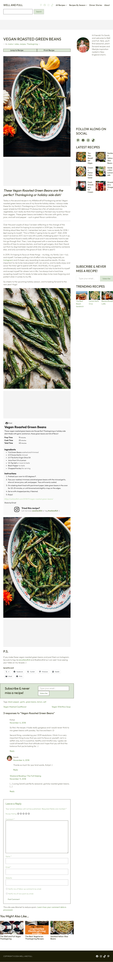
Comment (10, 819)
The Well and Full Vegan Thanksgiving (10, 937)
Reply (12, 751)
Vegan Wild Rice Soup (61, 706)
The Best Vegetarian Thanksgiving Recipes (34, 937)
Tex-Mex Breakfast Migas (90, 158)
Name (9, 856)
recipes (23, 44)
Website (9, 878)
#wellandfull (53, 511)
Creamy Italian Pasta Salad (90, 173)
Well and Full (13, 5)
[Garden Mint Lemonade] (101, 171)
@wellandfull (37, 511)
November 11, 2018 (18, 779)
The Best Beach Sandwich (80, 303)
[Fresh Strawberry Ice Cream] (81, 186)
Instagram (7, 260)
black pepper (13, 702)
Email (8, 867)
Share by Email (10, 503)
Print (10, 423)
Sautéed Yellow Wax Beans (59, 937)
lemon (39, 702)
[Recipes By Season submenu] (86, 5)
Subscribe (44, 693)
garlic (22, 702)
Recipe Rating (11, 814)
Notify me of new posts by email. (21, 894)
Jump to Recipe (16, 50)
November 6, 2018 (18, 722)
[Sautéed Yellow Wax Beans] (101, 157)
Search (39, 11)
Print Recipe (49, 50)
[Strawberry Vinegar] (101, 186)
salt (44, 702)
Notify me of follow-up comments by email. (25, 889)
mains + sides (13, 44)
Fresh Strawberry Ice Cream (90, 187)
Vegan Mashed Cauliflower (15, 706)
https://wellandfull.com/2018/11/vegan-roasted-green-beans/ (28, 499)
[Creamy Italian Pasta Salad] (81, 171)
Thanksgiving (32, 44)
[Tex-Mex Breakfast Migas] (81, 157)
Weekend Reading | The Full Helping (25, 776)
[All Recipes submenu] (66, 5)
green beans (31, 702)
